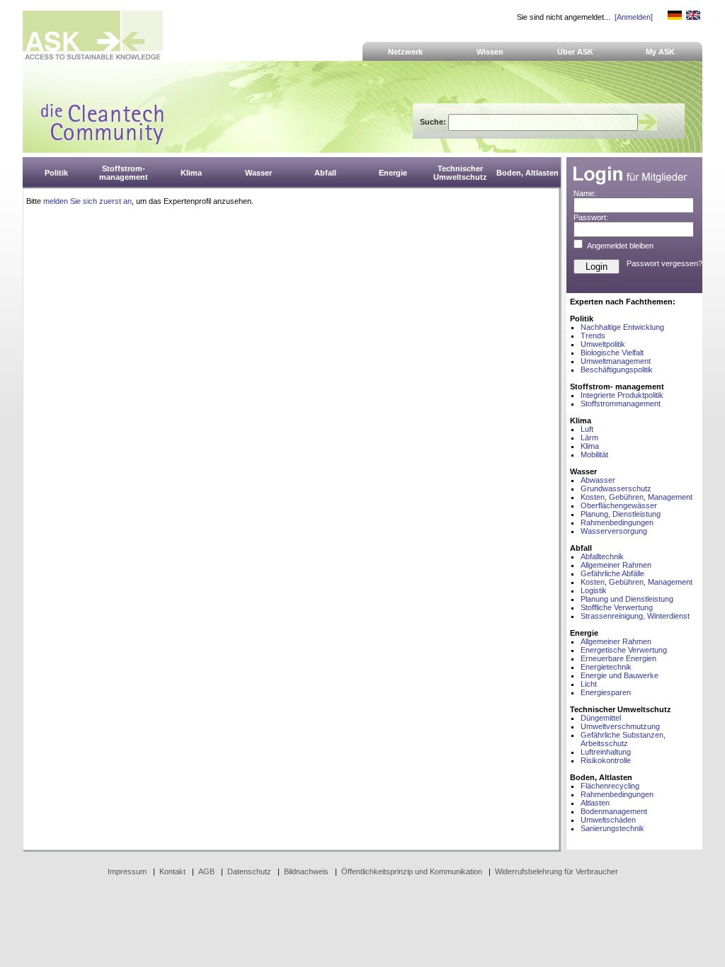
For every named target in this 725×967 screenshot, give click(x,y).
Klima (590, 446)
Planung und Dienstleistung (627, 599)
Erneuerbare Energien (618, 658)
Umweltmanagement (616, 361)
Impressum (127, 871)
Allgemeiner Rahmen (616, 565)
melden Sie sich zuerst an (87, 201)
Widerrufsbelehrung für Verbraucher (556, 871)
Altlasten (595, 803)
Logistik (594, 590)
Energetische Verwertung (624, 650)
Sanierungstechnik (612, 828)
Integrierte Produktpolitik (622, 395)
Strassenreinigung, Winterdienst (635, 616)
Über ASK (575, 51)
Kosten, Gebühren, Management (636, 497)
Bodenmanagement (614, 811)
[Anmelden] (634, 17)
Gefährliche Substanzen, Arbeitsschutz (623, 739)
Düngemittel (601, 718)
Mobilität (594, 454)
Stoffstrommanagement (621, 403)
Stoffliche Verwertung (617, 607)
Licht (589, 684)
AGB (206, 871)
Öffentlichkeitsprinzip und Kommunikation (411, 871)
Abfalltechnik (602, 556)
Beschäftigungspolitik (617, 369)
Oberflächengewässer (619, 505)
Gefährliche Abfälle (612, 573)
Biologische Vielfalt (612, 352)
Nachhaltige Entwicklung (622, 327)
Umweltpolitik (603, 344)
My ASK (660, 51)
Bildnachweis (306, 871)
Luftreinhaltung (606, 752)
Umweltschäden (608, 820)
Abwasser (598, 480)
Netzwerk (405, 51)
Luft (587, 429)
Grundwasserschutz (616, 488)
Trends (593, 335)
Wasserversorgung (614, 531)
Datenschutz (249, 871)
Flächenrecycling (610, 786)
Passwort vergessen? (664, 263)
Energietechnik (606, 667)
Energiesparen (606, 692)
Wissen (489, 51)
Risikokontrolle (606, 760)
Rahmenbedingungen (617, 522)
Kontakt (172, 871)
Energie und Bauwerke (619, 675)
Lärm (589, 437)
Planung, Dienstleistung (621, 514)
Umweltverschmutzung (620, 726)
